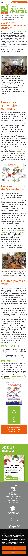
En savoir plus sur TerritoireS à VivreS (14, 415)
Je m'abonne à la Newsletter (14, 520)
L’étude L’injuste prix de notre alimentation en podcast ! (13, 471)
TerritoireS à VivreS (20, 32)
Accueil (3, 15)
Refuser (14, 552)
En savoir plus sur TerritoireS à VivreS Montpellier (14, 429)
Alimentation (9, 15)
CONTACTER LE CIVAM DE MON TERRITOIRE (13, 512)
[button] (25, 531)
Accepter (14, 548)
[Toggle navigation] (2, 2)
